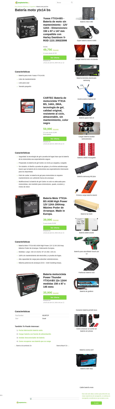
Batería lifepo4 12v (62, 345)
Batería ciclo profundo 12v (24, 345)
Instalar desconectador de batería (31, 338)
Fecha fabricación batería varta (30, 330)
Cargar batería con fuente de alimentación (35, 334)
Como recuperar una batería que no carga (35, 341)
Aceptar (96, 403)
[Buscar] (72, 2)
